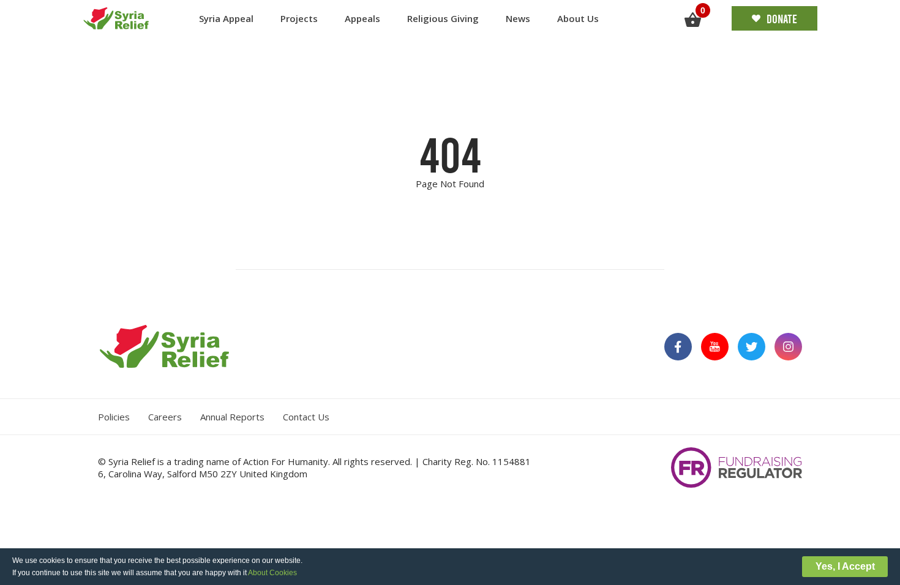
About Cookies (272, 572)
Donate (782, 18)
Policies (114, 417)
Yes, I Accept (845, 566)
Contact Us (306, 417)
